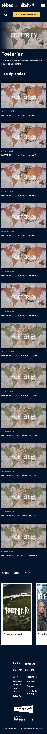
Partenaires (32, 676)
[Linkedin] (32, 670)
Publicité (31, 681)
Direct (15, 676)
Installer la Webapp (32, 692)
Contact (30, 686)
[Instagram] (26, 670)
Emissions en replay (17, 682)
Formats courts (16, 690)
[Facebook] (14, 670)
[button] (43, 5)
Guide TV (17, 696)
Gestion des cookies (29, 731)
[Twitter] (20, 670)
